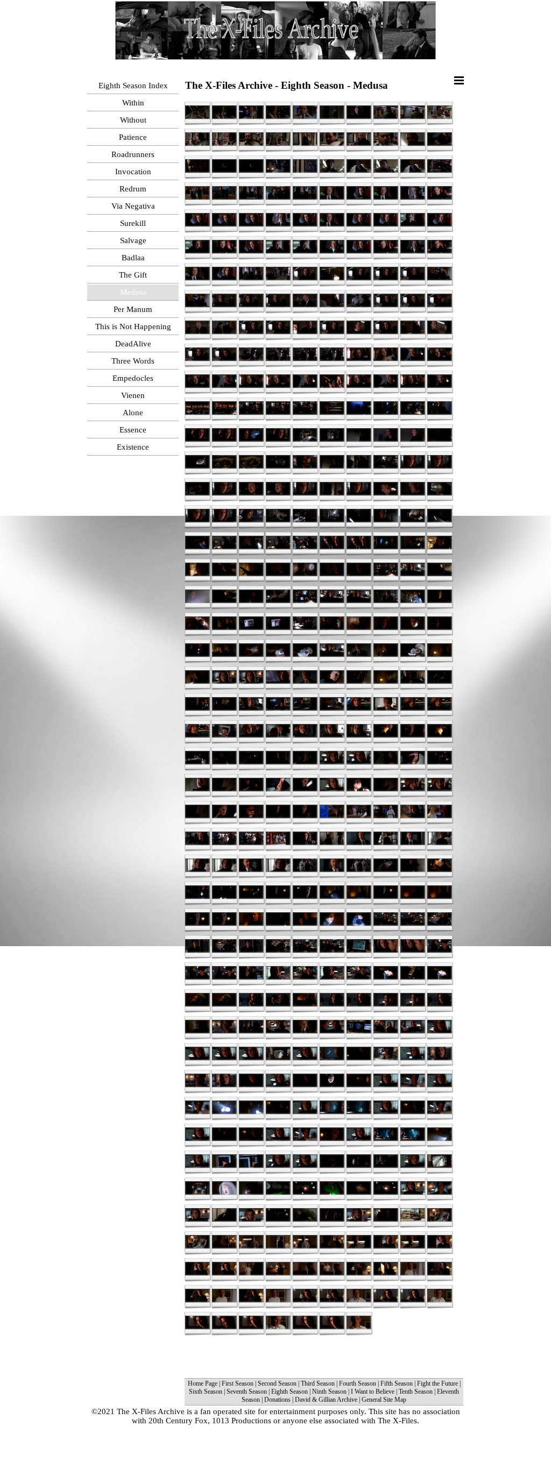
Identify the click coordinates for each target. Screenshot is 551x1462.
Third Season (318, 1383)
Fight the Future (438, 1383)
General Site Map (384, 1399)
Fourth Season (357, 1383)
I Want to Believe (372, 1391)
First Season (237, 1383)
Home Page (202, 1383)
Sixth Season (205, 1391)
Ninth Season (329, 1391)
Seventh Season (247, 1391)
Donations (277, 1399)
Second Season (277, 1383)
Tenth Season (416, 1391)
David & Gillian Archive (326, 1399)
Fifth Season (396, 1383)
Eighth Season (289, 1391)
